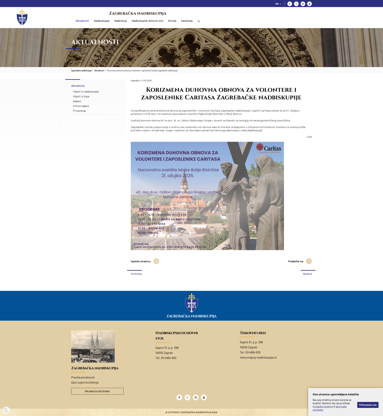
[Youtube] (309, 3)
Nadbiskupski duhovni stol (147, 20)
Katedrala (187, 20)
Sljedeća (307, 273)
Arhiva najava (81, 105)
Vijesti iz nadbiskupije (86, 91)
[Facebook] (289, 3)
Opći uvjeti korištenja (84, 382)
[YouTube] (204, 397)
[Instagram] (303, 3)
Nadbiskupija (101, 20)
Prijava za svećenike (97, 391)
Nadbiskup (120, 20)
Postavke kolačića (323, 406)
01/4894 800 (168, 358)
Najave (77, 101)
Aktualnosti (82, 20)
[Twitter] (296, 3)
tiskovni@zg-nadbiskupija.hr (258, 357)
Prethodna (136, 273)
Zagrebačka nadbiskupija (137, 13)
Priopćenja (79, 110)
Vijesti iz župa (81, 96)
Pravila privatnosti (83, 377)
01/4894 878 (252, 352)
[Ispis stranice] (156, 261)
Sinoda (172, 20)
